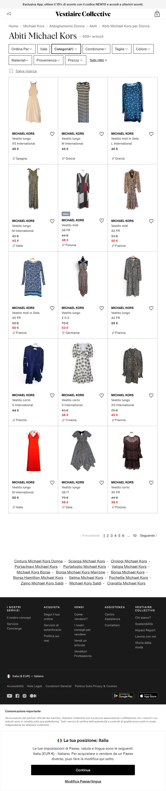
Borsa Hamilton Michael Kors (38, 577)
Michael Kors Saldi (85, 583)
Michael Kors (33, 26)
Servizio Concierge (14, 626)
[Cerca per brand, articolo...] (8, 14)
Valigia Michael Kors (129, 566)
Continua (83, 770)
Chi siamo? (143, 617)
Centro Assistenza (112, 616)
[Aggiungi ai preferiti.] (52, 134)
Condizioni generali (59, 686)
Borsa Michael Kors (127, 572)
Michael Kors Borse (33, 572)
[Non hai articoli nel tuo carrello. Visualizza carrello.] (157, 14)
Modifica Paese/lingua (83, 781)
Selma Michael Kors (86, 577)
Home (13, 26)
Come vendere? (81, 616)
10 (135, 535)
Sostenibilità (144, 624)
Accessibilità (15, 686)
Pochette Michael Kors (128, 577)
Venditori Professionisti (84, 653)
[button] (157, 14)
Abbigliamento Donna (67, 26)
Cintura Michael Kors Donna (38, 561)
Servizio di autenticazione (54, 627)
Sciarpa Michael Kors (86, 561)
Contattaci (112, 625)
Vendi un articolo (80, 642)
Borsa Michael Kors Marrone (80, 572)
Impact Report (145, 630)
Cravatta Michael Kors (126, 583)
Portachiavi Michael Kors (36, 566)
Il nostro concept (19, 617)
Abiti (93, 26)
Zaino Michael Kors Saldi (42, 583)
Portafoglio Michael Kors (84, 566)
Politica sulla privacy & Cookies (96, 686)
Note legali (34, 686)
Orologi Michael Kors (129, 561)
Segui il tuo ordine (52, 616)
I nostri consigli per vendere (82, 630)
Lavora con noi (145, 636)
